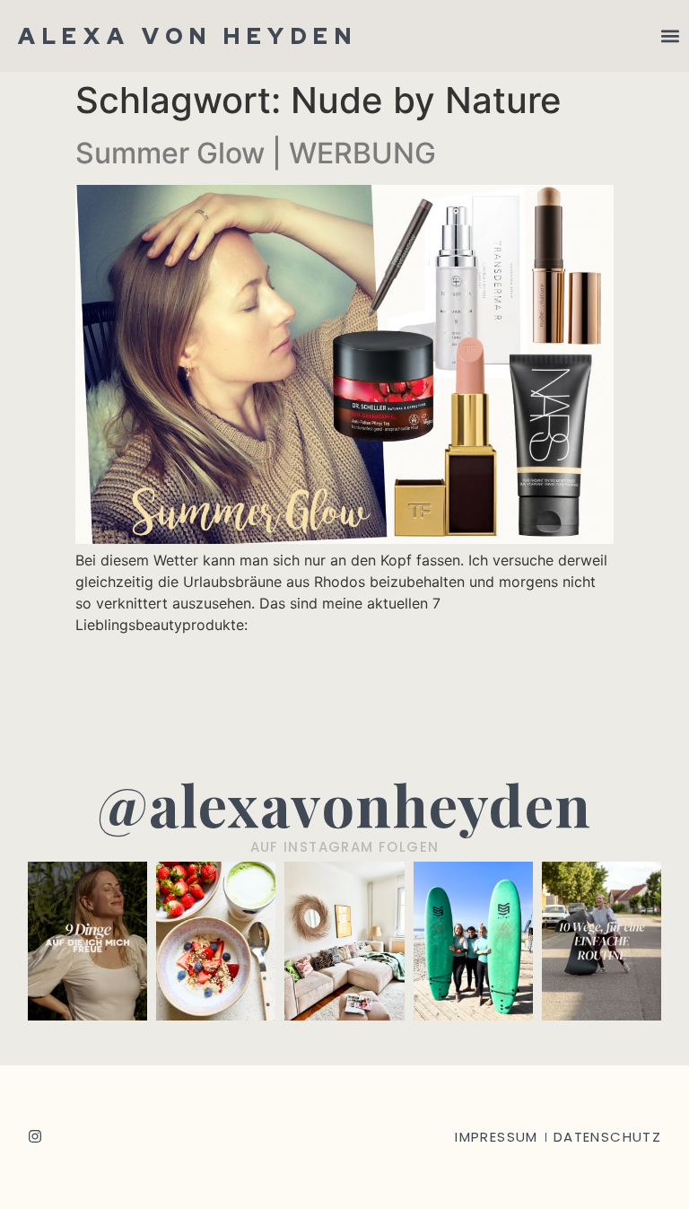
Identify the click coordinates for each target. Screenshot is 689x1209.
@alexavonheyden (344, 804)
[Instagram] (35, 1136)
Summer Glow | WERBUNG (255, 153)
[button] (670, 36)
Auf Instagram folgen (345, 846)
